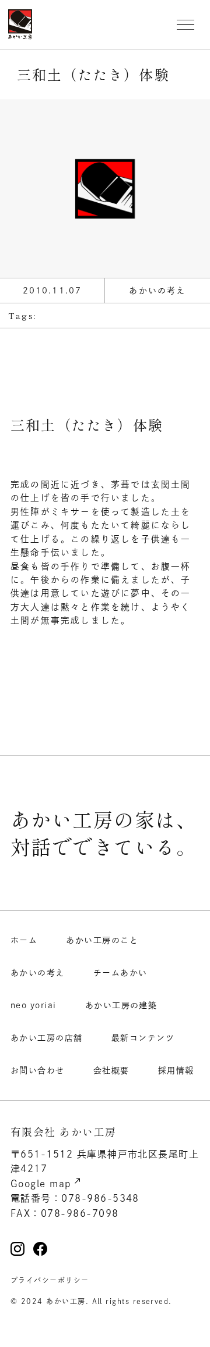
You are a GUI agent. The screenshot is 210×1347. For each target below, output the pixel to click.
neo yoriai (33, 1005)
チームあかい (120, 973)
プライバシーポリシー (49, 1280)
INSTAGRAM (17, 1249)
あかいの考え (37, 973)
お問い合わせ (37, 1070)
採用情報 (176, 1070)
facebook (40, 1249)
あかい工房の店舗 (46, 1038)
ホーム (23, 940)
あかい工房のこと (102, 940)
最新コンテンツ (142, 1038)
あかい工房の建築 (121, 1005)
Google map (41, 1183)
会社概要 (111, 1070)
